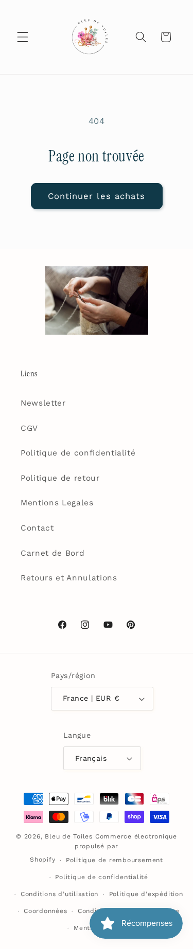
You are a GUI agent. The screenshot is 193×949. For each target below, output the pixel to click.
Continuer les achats (97, 196)
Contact (37, 528)
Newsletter (43, 403)
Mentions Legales (57, 502)
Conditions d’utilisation (59, 894)
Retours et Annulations (69, 577)
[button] (22, 37)
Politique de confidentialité (78, 453)
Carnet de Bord (52, 553)
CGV (29, 428)
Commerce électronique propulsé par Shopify (103, 848)
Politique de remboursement (114, 860)
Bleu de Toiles (69, 836)
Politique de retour (60, 478)
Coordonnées (45, 911)
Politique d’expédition (146, 894)
